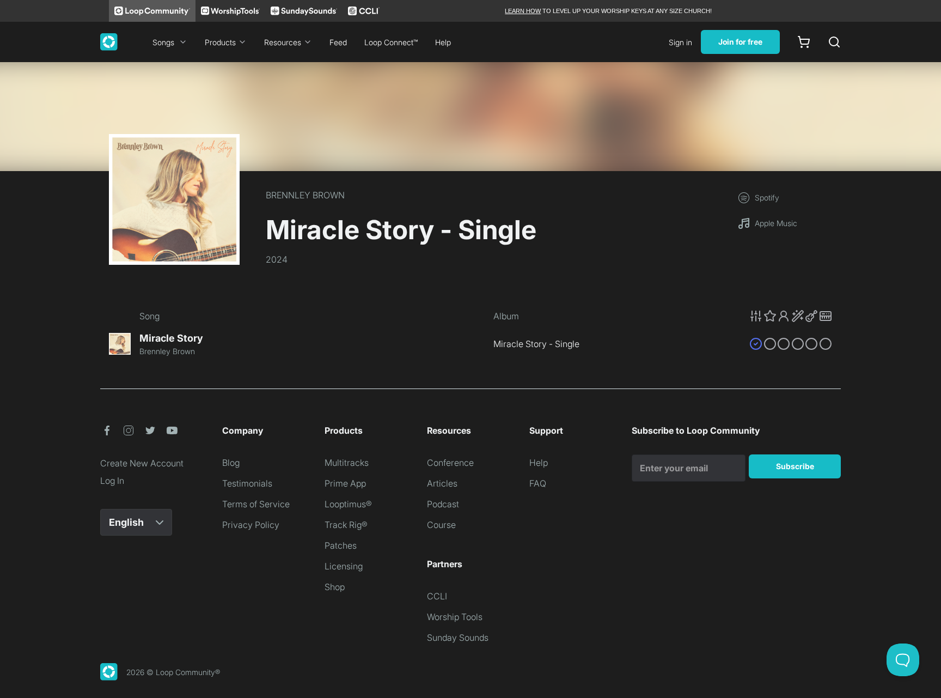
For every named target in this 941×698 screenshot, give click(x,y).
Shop (335, 586)
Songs (163, 42)
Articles (442, 483)
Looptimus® (348, 504)
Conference (450, 462)
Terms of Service (256, 504)
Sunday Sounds (457, 637)
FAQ (537, 483)
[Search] (834, 41)
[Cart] (803, 41)
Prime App (345, 483)
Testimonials (247, 483)
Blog (231, 462)
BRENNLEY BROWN (305, 195)
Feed (338, 42)
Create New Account (142, 463)
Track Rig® (346, 524)
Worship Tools (454, 616)
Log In (112, 480)
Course (441, 524)
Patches (341, 545)
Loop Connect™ (391, 42)
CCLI (437, 596)
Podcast (443, 504)
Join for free (740, 41)
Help (443, 42)
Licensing (344, 566)
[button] (790, 316)
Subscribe (795, 466)
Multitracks (347, 462)
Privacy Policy (250, 524)
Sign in (680, 42)
